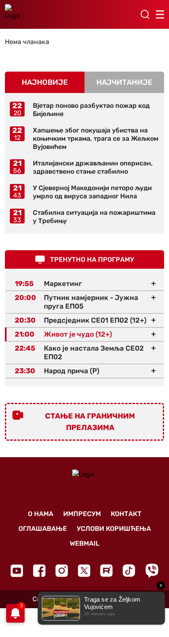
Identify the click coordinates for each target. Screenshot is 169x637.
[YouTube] (17, 571)
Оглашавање (42, 528)
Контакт (126, 514)
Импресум (82, 514)
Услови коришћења (114, 528)
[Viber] (151, 570)
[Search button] (144, 14)
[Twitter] (84, 570)
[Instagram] (61, 570)
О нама (40, 514)
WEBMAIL (84, 543)
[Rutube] (106, 570)
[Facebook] (39, 570)
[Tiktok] (129, 570)
